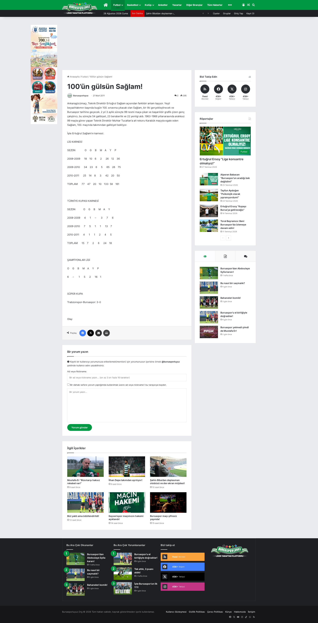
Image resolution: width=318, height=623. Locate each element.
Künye (228, 611)
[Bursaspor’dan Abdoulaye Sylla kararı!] (209, 273)
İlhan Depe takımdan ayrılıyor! (125, 480)
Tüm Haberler (214, 4)
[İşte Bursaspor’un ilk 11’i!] (123, 588)
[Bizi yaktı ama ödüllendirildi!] (85, 502)
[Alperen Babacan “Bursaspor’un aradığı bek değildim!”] (209, 179)
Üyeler (216, 13)
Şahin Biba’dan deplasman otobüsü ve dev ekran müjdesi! (175, 13)
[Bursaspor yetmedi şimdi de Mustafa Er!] (209, 332)
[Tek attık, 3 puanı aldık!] (123, 573)
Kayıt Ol (250, 13)
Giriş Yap (238, 13)
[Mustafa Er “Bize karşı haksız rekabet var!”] (85, 466)
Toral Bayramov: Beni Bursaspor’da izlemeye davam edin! (233, 224)
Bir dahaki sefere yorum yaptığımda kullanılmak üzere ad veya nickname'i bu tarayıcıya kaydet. (118, 384)
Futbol (117, 4)
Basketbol (132, 4)
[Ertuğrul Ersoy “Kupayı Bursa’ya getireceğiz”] (209, 211)
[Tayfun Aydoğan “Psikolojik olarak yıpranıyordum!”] (209, 195)
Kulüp (148, 4)
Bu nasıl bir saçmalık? (232, 283)
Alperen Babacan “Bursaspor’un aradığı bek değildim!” (235, 178)
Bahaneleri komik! (230, 297)
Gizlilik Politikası (197, 611)
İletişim (251, 611)
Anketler (163, 4)
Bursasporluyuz (80, 95)
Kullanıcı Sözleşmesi (176, 611)
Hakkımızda (240, 611)
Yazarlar (177, 4)
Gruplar (227, 13)
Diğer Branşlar (194, 4)
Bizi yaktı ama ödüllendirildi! (83, 516)
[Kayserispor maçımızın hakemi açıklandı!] (127, 502)
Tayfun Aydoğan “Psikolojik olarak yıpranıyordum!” (230, 194)
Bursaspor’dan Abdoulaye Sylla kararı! (96, 558)
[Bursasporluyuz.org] (79, 8)
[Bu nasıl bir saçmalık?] (209, 288)
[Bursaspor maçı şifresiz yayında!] (168, 502)
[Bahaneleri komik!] (209, 302)
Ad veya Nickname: (77, 371)
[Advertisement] (159, 45)
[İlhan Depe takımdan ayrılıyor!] (127, 466)
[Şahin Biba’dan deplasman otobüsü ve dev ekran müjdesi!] (168, 466)
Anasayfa (74, 76)
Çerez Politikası (215, 611)
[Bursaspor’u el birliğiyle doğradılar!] (209, 317)
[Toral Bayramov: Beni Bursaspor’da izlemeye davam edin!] (209, 225)
